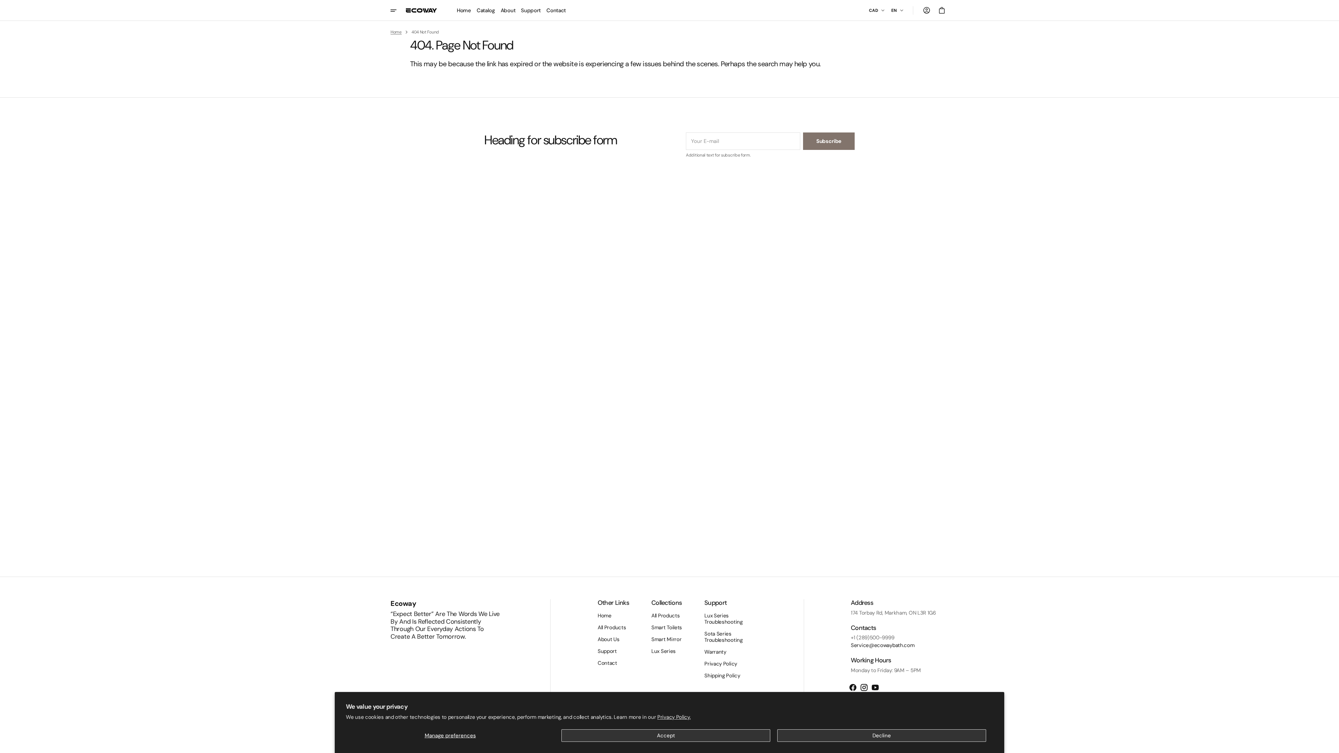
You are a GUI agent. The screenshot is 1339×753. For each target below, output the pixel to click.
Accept (666, 735)
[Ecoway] (421, 10)
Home (396, 32)
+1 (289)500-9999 (872, 637)
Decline (881, 735)
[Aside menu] (398, 10)
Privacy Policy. (674, 717)
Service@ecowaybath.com (882, 645)
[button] (926, 10)
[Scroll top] (1330, 744)
